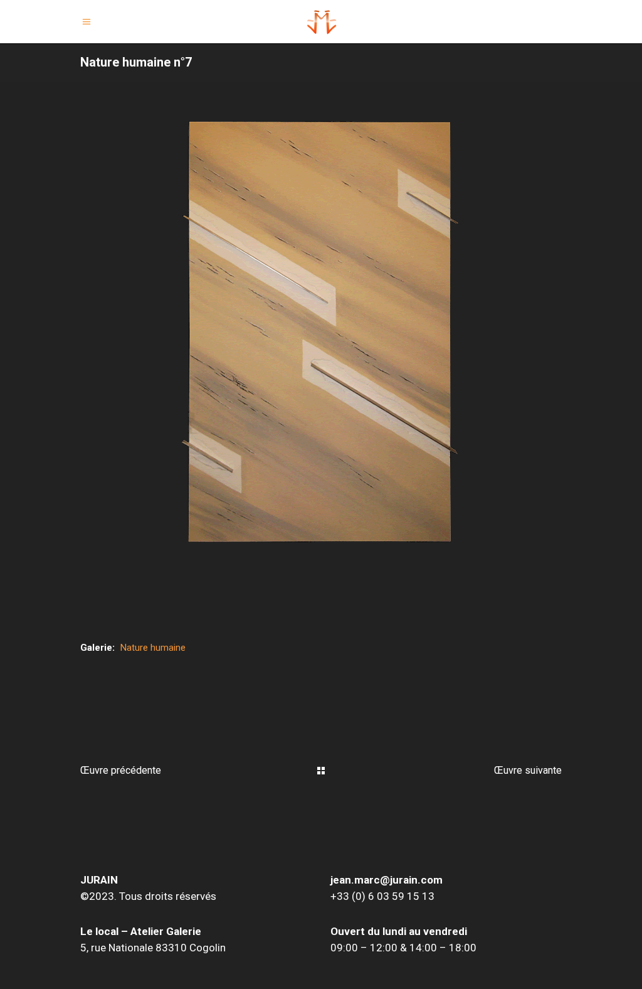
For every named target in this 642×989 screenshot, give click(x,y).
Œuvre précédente (120, 770)
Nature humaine (153, 647)
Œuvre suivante (528, 770)
